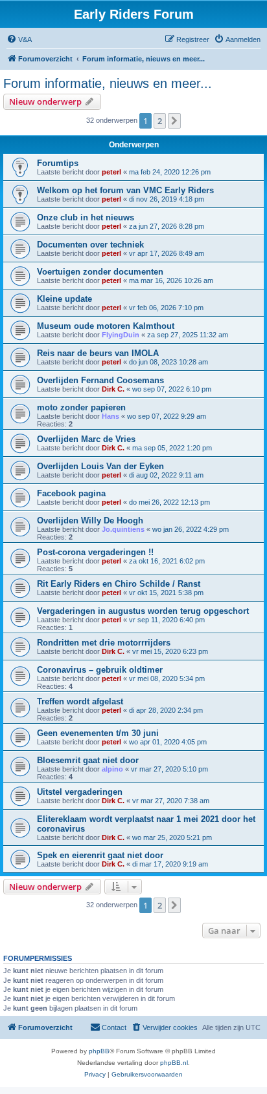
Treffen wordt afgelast (80, 701)
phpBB (99, 1051)
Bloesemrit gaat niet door (88, 760)
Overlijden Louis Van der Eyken (100, 466)
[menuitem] (19, 39)
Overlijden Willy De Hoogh (90, 520)
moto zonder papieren (81, 407)
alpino (112, 769)
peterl (111, 172)
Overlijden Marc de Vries (86, 439)
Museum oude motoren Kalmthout (105, 326)
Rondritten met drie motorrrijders (103, 642)
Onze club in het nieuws (85, 217)
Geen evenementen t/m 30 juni (98, 733)
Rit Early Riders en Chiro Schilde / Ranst (118, 584)
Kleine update (64, 299)
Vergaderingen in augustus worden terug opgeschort (143, 611)
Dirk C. (113, 389)
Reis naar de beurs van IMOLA (98, 353)
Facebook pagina (71, 493)
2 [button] (159, 121)
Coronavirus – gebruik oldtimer (100, 670)
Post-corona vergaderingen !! (95, 552)
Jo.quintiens (123, 529)
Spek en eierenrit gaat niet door (100, 855)
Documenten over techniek (90, 244)
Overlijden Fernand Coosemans (100, 380)
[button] (174, 121)
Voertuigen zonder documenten (100, 272)
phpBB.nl (174, 1062)
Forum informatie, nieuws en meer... (107, 83)
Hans (110, 416)
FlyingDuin (120, 335)
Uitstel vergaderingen (79, 792)
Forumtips (57, 163)
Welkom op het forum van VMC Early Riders (125, 190)
